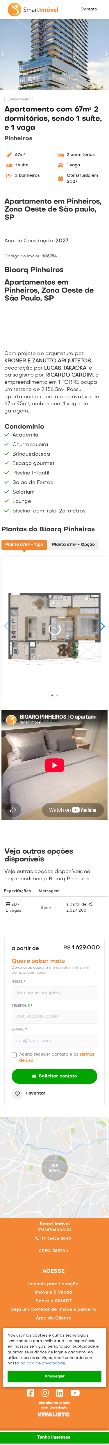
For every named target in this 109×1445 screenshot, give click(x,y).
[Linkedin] (61, 1394)
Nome (18, 982)
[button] (3, 53)
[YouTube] (76, 1394)
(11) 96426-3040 (55, 1239)
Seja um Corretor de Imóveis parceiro (53, 1310)
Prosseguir (55, 1376)
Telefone (22, 1006)
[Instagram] (46, 1394)
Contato (89, 9)
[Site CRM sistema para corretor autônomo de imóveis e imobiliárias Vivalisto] (54, 1414)
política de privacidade (42, 1363)
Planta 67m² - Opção (73, 545)
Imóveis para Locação (53, 1284)
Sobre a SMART (53, 1301)
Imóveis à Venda (53, 1292)
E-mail (19, 1029)
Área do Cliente (53, 1318)
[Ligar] (54, 1244)
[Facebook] (32, 1394)
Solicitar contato (58, 1076)
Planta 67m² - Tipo (24, 545)
